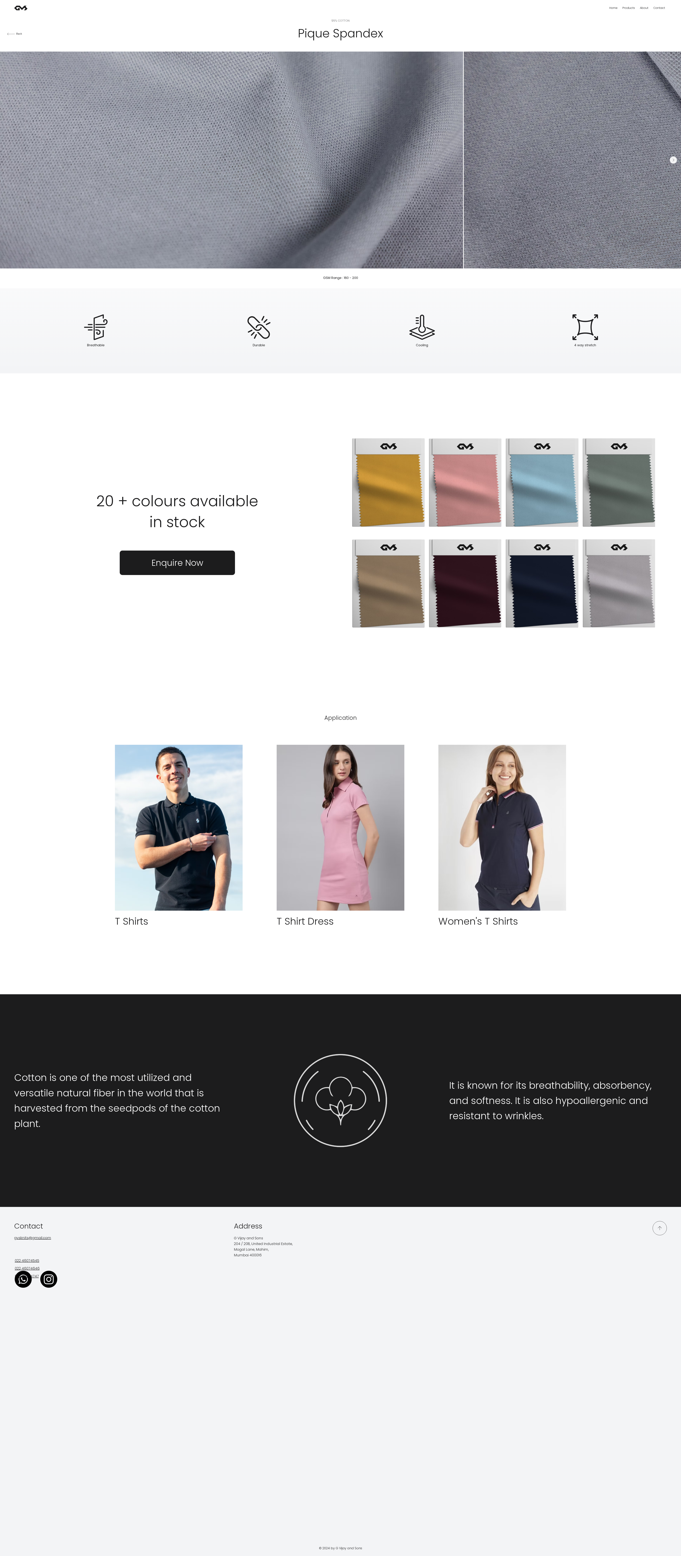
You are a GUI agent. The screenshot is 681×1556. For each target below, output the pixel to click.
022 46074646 (27, 1268)
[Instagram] (48, 1279)
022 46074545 (27, 1260)
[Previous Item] (7, 160)
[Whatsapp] (23, 1279)
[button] (177, 563)
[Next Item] (673, 160)
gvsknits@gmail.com (32, 1237)
